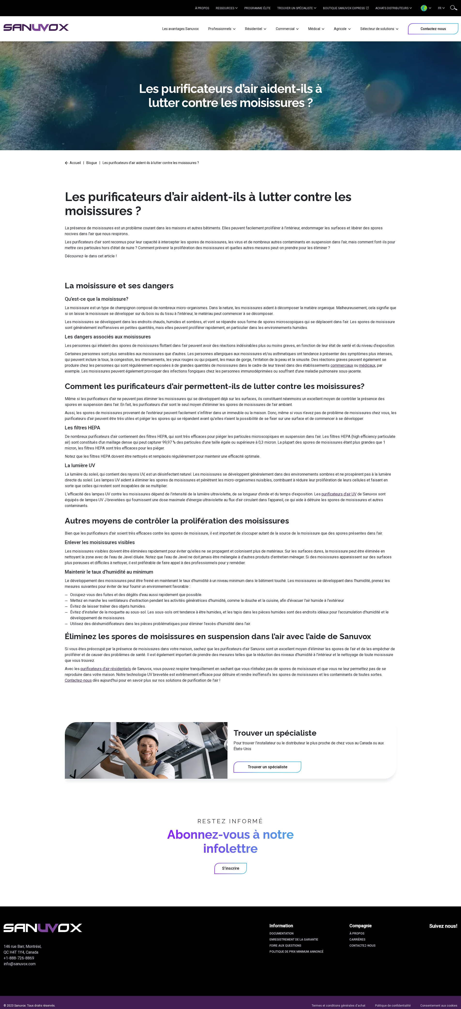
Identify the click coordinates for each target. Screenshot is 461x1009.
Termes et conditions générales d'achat (338, 1005)
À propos (202, 8)
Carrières (357, 939)
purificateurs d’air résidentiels (106, 668)
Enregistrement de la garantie (294, 939)
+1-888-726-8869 (19, 958)
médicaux (367, 365)
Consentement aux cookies (438, 1005)
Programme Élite (257, 8)
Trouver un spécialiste (295, 8)
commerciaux (342, 365)
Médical (314, 29)
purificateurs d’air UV (339, 494)
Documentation (282, 933)
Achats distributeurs (391, 8)
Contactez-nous (78, 680)
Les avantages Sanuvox (180, 29)
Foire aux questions (285, 945)
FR (439, 8)
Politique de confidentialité (393, 1005)
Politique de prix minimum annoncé (297, 951)
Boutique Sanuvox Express (344, 8)
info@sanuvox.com (20, 964)
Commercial (285, 29)
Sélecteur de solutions (377, 29)
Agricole (340, 29)
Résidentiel (254, 29)
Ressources (225, 8)
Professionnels (220, 29)
